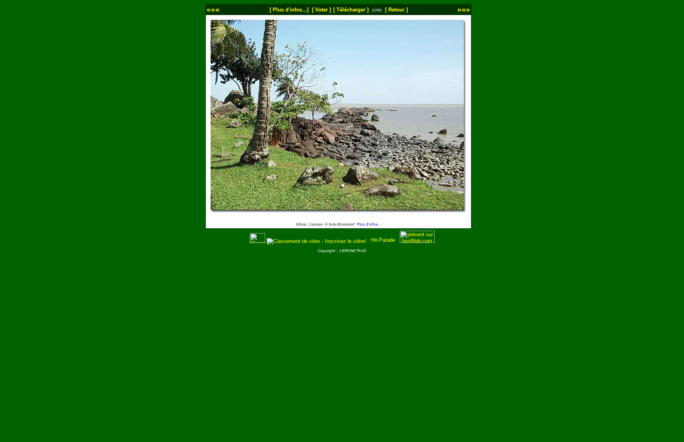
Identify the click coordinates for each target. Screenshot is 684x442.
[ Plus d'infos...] (289, 10)
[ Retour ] (396, 10)
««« (213, 9)
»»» (463, 9)
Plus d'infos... (369, 224)
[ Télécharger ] (351, 10)
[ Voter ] (321, 10)
